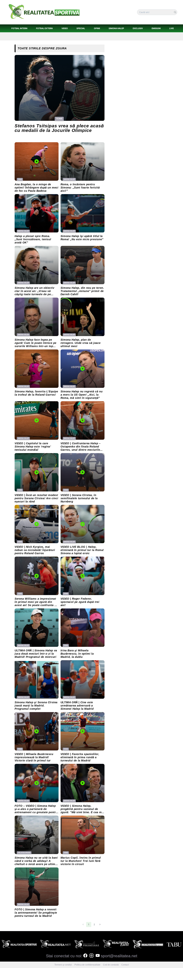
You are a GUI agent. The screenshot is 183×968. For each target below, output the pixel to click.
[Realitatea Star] (148, 944)
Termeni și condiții (63, 965)
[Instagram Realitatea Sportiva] (91, 956)
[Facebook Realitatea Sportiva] (85, 956)
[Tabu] (174, 944)
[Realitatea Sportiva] (19, 944)
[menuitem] (19, 28)
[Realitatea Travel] (116, 944)
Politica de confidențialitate (87, 965)
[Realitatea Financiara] (86, 944)
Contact (125, 965)
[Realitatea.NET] (55, 944)
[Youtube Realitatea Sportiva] (98, 956)
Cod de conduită (111, 965)
